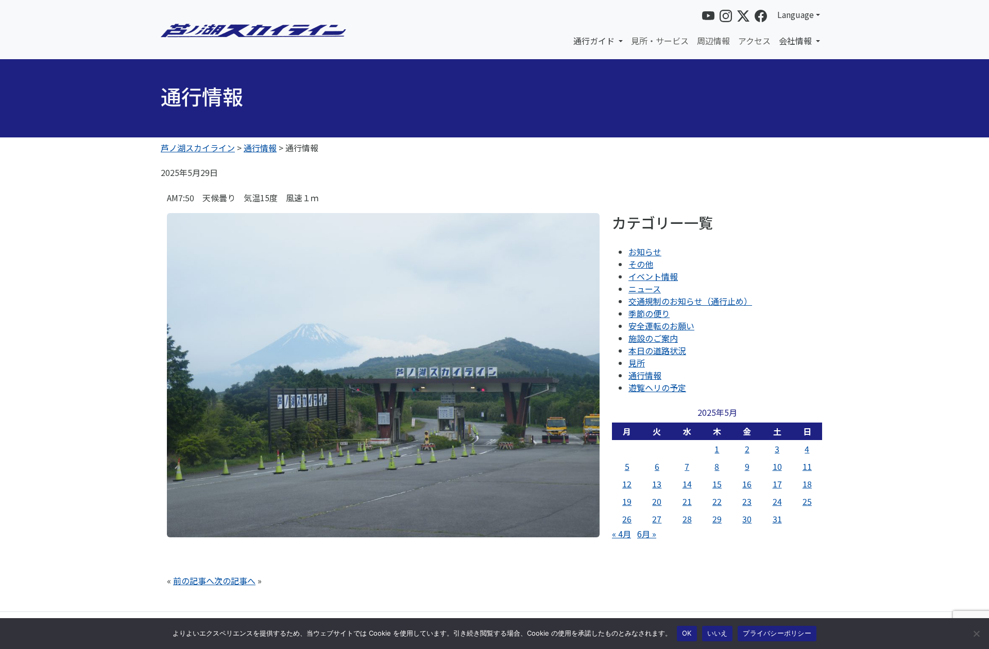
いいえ (717, 633)
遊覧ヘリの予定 (657, 387)
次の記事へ (234, 580)
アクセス (754, 40)
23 (747, 501)
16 (747, 484)
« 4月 (621, 534)
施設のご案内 (653, 338)
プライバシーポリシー (777, 633)
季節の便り (649, 313)
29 (717, 519)
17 (777, 484)
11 (807, 466)
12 (627, 484)
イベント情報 (653, 276)
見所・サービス (660, 40)
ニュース (644, 289)
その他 (640, 264)
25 (807, 501)
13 (656, 484)
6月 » (646, 534)
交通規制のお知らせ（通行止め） (690, 301)
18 (807, 484)
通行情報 (644, 375)
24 (777, 501)
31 (777, 519)
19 (627, 501)
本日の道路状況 (657, 350)
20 (656, 501)
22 (717, 501)
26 (627, 519)
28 (687, 519)
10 (777, 466)
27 (656, 519)
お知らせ (644, 251)
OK (687, 633)
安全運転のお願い (661, 326)
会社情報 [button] (796, 40)
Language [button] (795, 14)
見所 (636, 363)
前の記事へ (193, 580)
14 (687, 484)
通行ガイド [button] (595, 40)
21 (687, 501)
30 (747, 519)
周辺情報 (713, 40)
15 (717, 484)
